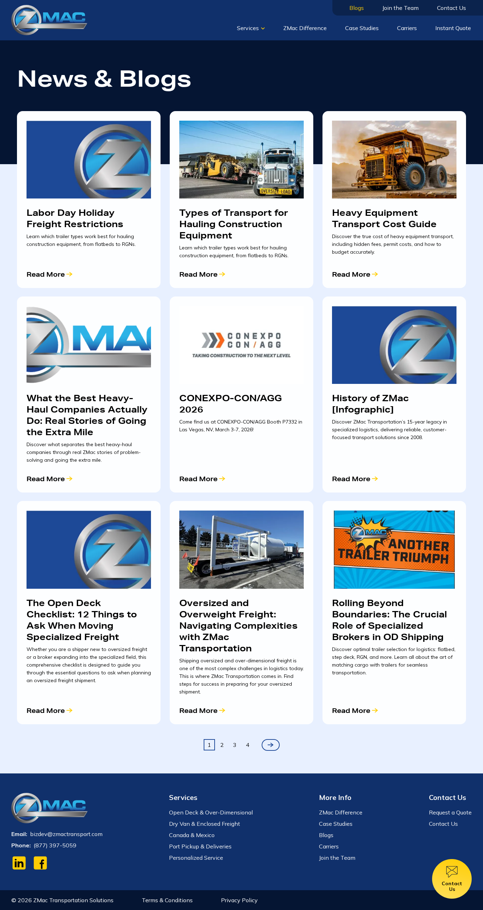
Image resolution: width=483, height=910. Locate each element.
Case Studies (362, 27)
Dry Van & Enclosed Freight (204, 823)
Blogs (356, 7)
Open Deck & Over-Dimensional (211, 812)
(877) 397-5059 (55, 845)
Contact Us (451, 7)
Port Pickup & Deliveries (200, 846)
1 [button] (209, 744)
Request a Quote (450, 812)
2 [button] (222, 744)
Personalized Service (196, 857)
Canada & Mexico (192, 835)
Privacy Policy (239, 900)
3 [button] (235, 744)
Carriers (407, 27)
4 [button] (247, 744)
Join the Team (400, 7)
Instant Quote (453, 27)
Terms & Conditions (167, 900)
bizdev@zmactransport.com (66, 833)
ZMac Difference (305, 27)
